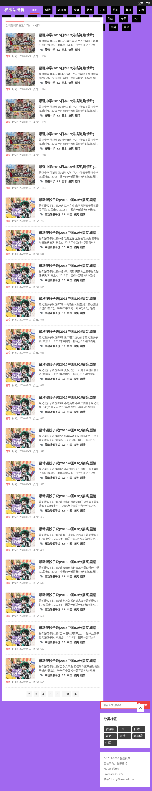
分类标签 (110, 719)
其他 (128, 9)
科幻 (110, 18)
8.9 (58, 49)
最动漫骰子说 (52, 214)
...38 (66, 694)
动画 (76, 9)
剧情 (48, 9)
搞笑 (113, 27)
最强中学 (50, 49)
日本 (64, 49)
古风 (102, 9)
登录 (140, 3)
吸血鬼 (62, 9)
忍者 (141, 9)
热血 (115, 9)
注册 (148, 3)
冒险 (126, 27)
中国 (69, 214)
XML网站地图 (111, 768)
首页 (35, 9)
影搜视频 (122, 763)
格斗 (136, 18)
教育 (89, 9)
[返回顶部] (140, 708)
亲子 (123, 18)
